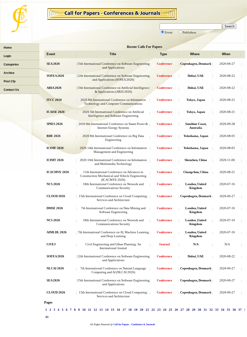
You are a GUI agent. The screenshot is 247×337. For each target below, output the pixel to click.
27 (182, 309)
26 (176, 309)
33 (217, 309)
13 (101, 309)
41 (47, 317)
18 (130, 309)
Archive (9, 73)
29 (193, 309)
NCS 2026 (53, 184)
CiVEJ (51, 244)
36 (234, 309)
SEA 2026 (53, 63)
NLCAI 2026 (55, 268)
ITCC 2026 (54, 100)
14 (107, 309)
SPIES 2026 (55, 124)
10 (84, 309)
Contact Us (11, 89)
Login (7, 56)
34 (222, 309)
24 (164, 309)
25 (170, 309)
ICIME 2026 (55, 148)
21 (147, 309)
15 (112, 309)
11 (89, 309)
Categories (11, 64)
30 (199, 309)
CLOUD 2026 (56, 196)
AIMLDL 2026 (57, 232)
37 (240, 309)
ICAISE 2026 (56, 112)
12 (95, 309)
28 (188, 309)
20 (141, 309)
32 (211, 309)
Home (8, 47)
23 (159, 309)
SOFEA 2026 (55, 76)
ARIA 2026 (54, 88)
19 (135, 309)
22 (153, 309)
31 (205, 309)
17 (124, 309)
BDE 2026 (54, 136)
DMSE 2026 (55, 208)
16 (118, 309)
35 (228, 309)
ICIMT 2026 (55, 160)
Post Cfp (9, 81)
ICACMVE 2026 (58, 172)
